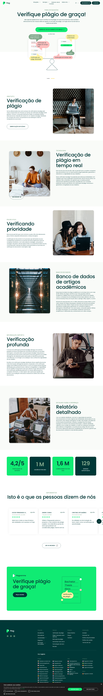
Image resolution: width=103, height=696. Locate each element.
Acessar (95, 3)
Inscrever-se (86, 3)
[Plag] (8, 3)
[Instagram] (14, 636)
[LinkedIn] (11, 636)
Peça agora (20, 595)
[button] (34, 694)
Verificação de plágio (17, 126)
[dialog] (51, 689)
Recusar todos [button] (91, 689)
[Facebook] (8, 636)
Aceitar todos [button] (75, 689)
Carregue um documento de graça (50, 29)
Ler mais (23, 688)
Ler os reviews (50, 545)
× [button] (101, 684)
